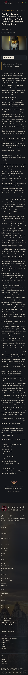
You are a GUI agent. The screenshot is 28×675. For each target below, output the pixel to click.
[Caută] (19, 2)
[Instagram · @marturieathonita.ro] (6, 672)
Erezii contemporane (5, 538)
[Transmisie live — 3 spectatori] (25, 2)
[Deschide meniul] (1, 2)
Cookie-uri (16, 669)
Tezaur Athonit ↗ (5, 607)
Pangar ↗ (3, 605)
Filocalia (3, 644)
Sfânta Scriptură (5, 640)
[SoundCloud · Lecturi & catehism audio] (20, 672)
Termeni (22, 668)
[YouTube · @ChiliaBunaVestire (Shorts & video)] (10, 672)
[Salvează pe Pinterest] (8, 32)
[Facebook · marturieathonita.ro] (2, 672)
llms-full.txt (3, 661)
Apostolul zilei (4, 551)
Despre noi (3, 595)
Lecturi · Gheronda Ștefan (7, 568)
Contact (3, 598)
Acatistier (3, 646)
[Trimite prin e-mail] (11, 32)
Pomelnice (3, 648)
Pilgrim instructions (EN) (7, 580)
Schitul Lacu (4, 585)
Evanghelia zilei (4, 548)
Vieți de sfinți (4, 533)
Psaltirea (3, 642)
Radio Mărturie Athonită (6, 565)
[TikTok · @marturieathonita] (13, 672)
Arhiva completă (5, 540)
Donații (3, 600)
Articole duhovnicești (8, 10)
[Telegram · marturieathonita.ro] (17, 672)
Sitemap (3, 657)
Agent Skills (4, 663)
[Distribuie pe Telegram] (14, 32)
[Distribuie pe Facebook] (2, 32)
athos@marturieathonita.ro (7, 631)
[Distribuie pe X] (5, 32)
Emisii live (3, 563)
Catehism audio (4, 570)
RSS (2, 655)
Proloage (3, 553)
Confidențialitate (6, 669)
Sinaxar (2, 555)
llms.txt (3, 659)
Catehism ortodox (5, 536)
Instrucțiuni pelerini (5, 578)
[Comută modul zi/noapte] (25, 672)
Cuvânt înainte (4, 593)
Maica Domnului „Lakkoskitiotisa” (9, 638)
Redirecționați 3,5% (5, 603)
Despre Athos (4, 583)
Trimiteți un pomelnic (14, 491)
